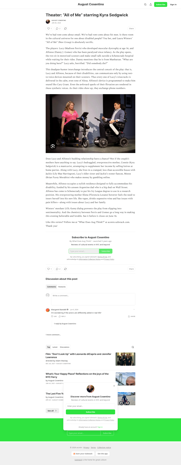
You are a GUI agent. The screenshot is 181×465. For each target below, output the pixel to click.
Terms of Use (102, 417)
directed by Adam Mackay (57, 360)
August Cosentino (59, 20)
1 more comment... (53, 335)
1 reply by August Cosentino (65, 324)
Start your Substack (84, 453)
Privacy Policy (109, 420)
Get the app (103, 453)
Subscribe (160, 4)
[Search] (145, 4)
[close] (114, 386)
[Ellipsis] (134, 309)
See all (51, 410)
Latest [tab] (55, 347)
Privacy (86, 447)
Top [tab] (48, 347)
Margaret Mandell (58, 309)
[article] (90, 360)
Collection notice (104, 447)
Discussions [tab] (64, 347)
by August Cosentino (54, 380)
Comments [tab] (51, 287)
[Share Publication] (150, 4)
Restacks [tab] (62, 287)
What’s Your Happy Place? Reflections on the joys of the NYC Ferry (77, 375)
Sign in (173, 4)
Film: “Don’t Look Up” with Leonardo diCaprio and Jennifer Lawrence (78, 356)
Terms (93, 447)
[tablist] (56, 286)
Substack (78, 460)
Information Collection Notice (90, 420)
